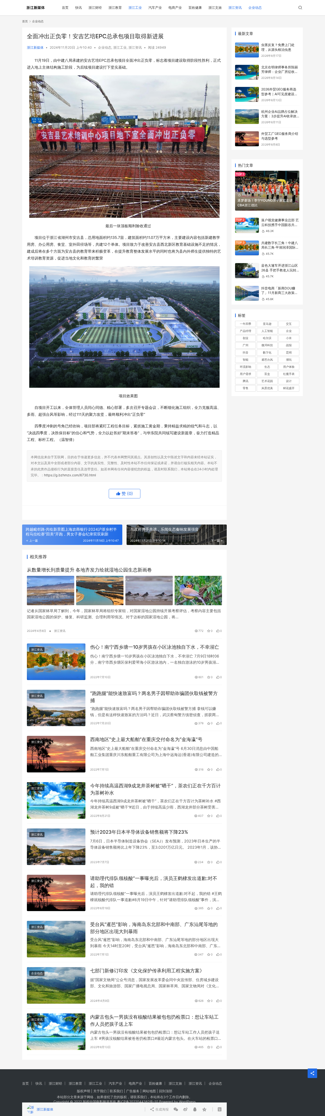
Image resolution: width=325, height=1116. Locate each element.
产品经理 (245, 331)
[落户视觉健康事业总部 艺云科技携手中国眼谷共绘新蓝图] (247, 225)
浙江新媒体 (35, 47)
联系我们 (116, 1091)
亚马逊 (267, 324)
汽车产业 (155, 7)
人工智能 (267, 331)
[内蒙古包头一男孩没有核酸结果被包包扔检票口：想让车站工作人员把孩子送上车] (56, 1031)
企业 (289, 331)
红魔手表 (289, 374)
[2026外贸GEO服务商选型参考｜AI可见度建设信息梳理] (247, 94)
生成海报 (161, 1109)
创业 (245, 338)
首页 (65, 7)
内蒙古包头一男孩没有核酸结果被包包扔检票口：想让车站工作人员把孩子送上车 (154, 1020)
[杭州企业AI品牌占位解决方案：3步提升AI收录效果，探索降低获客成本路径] (247, 116)
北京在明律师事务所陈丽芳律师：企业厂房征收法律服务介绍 (279, 71)
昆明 (289, 352)
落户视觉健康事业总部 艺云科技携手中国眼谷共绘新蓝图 (280, 224)
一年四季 (245, 324)
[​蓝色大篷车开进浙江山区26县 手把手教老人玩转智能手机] (247, 270)
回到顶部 (165, 1091)
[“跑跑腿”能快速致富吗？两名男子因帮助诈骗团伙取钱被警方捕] (56, 708)
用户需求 (245, 374)
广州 (245, 345)
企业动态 (255, 7)
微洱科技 (267, 345)
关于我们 (100, 1091)
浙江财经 (95, 7)
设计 (289, 381)
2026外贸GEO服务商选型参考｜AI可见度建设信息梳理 (279, 93)
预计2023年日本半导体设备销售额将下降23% (139, 832)
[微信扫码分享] (176, 1109)
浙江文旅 (215, 7)
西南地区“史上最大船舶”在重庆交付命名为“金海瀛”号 (146, 739)
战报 (289, 345)
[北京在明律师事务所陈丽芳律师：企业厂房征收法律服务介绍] (247, 72)
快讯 (78, 7)
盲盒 (267, 374)
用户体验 (289, 367)
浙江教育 (115, 7)
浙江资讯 (235, 7)
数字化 (267, 352)
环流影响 (245, 367)
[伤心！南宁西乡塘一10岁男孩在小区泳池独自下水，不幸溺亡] (56, 661)
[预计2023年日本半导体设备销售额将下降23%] (56, 846)
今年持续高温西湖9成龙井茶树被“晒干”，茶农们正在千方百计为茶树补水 (155, 789)
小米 (289, 338)
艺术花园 (267, 381)
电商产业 (175, 7)
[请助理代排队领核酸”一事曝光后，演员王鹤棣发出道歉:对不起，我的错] (56, 893)
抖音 (245, 352)
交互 (289, 324)
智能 (245, 359)
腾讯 (245, 381)
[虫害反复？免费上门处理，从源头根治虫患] (247, 50)
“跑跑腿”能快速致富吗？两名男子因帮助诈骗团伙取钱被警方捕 (154, 696)
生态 (267, 367)
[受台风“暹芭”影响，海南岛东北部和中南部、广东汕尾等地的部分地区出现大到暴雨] (56, 939)
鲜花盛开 (289, 388)
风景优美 (267, 388)
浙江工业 (135, 7)
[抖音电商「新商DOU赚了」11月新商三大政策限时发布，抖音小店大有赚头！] (247, 293)
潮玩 (289, 359)
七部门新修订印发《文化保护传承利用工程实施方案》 (147, 971)
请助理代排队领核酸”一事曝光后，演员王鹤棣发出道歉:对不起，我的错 (153, 881)
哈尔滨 (267, 338)
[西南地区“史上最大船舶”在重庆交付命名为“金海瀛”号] (56, 754)
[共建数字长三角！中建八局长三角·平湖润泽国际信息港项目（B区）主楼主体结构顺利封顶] (247, 248)
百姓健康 (195, 7)
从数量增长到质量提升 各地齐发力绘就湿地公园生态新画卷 (89, 570)
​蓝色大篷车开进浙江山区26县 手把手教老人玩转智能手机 (279, 270)
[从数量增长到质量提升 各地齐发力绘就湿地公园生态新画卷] (124, 590)
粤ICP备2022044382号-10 (137, 1102)
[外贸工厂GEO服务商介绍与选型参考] (247, 138)
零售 (245, 388)
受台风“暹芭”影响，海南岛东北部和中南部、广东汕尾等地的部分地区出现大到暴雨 (154, 928)
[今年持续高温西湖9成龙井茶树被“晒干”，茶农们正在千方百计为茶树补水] (56, 800)
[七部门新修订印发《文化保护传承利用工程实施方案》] (56, 985)
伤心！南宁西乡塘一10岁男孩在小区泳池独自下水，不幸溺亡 (154, 647)
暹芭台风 (267, 359)
